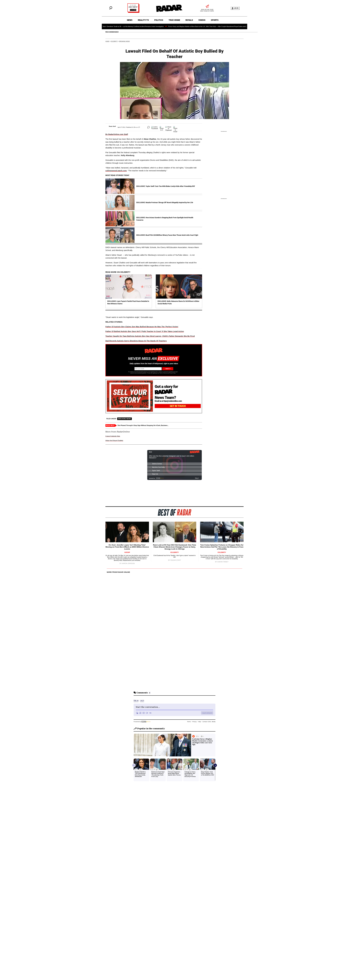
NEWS (129, 20)
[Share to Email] (175, 127)
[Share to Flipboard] (168, 127)
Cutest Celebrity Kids (112, 436)
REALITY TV (143, 20)
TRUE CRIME (174, 20)
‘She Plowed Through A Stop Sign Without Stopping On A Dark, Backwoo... (143, 425)
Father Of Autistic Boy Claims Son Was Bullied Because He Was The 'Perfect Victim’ (141, 327)
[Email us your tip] (133, 12)
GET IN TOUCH (178, 405)
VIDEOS (201, 20)
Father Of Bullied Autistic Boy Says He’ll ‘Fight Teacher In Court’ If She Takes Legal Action (144, 331)
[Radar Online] (169, 8)
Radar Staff (112, 126)
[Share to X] (162, 127)
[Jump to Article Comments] (148, 127)
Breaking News (124, 41)
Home (107, 41)
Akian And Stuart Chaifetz (114, 440)
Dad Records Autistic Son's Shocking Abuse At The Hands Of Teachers (136, 341)
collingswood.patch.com (116, 171)
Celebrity (114, 41)
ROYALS (189, 20)
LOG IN (236, 8)
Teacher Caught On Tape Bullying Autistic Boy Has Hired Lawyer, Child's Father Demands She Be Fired (150, 336)
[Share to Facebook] (154, 127)
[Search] (110, 9)
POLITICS (158, 20)
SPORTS (214, 20)
